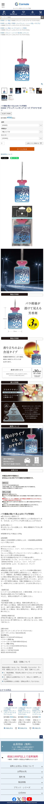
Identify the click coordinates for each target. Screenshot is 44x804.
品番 (3, 122)
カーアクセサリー (17, 28)
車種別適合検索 (13, 14)
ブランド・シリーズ (11, 33)
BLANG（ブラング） (23, 33)
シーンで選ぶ (30, 23)
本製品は (4, 128)
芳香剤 (25, 28)
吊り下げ (37, 23)
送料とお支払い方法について (22, 766)
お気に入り (23, 14)
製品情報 (22, 782)
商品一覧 (4, 14)
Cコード (4, 135)
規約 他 (22, 777)
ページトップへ (41, 737)
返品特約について (6, 154)
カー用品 (8, 20)
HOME (2, 20)
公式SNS (22, 793)
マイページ (32, 14)
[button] (1, 711)
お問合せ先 (22, 771)
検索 (42, 17)
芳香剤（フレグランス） (18, 23)
